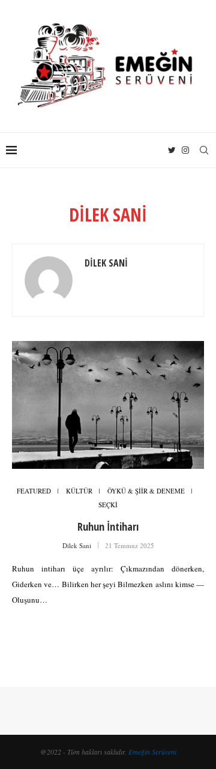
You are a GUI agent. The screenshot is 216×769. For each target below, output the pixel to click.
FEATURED (34, 491)
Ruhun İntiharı (108, 526)
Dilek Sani (106, 263)
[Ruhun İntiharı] (108, 405)
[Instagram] (185, 150)
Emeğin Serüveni (152, 751)
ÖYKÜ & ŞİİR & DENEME (146, 491)
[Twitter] (172, 150)
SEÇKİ (108, 504)
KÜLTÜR (79, 491)
